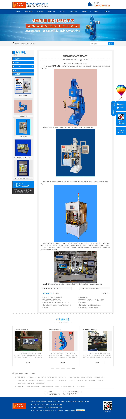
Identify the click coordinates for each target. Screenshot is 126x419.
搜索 (110, 44)
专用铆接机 (100, 380)
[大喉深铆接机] (23, 112)
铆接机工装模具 (40, 383)
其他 (16, 70)
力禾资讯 (26, 43)
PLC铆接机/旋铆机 (99, 377)
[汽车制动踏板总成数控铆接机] (97, 341)
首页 (22, 43)
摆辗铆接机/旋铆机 (86, 377)
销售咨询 (121, 104)
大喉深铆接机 (23, 116)
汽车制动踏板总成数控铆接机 (93, 329)
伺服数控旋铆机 (23, 95)
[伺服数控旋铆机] (23, 85)
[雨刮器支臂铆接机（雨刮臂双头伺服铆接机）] (23, 147)
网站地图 (80, 401)
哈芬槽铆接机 (41, 380)
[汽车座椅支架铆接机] (63, 341)
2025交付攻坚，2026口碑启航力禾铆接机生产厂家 (57, 305)
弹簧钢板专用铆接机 (47, 386)
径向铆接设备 (56, 66)
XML (88, 401)
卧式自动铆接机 (80, 386)
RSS (85, 401)
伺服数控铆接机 (23, 137)
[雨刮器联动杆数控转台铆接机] (23, 168)
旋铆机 (57, 386)
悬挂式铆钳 (79, 380)
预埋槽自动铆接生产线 (67, 386)
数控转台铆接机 (52, 377)
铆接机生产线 (83, 297)
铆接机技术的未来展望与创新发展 (89, 307)
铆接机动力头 (21, 383)
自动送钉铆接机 (30, 380)
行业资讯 (17, 62)
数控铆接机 (83, 302)
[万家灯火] (80, 410)
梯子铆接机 (71, 380)
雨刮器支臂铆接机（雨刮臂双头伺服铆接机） (23, 157)
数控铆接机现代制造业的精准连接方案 (90, 305)
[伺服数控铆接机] (23, 127)
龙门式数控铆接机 (40, 377)
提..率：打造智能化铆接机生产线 (53, 297)
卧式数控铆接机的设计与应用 (54, 288)
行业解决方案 (63, 319)
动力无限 (73, 410)
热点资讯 (33, 43)
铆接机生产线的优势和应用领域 (52, 300)
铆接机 (47, 284)
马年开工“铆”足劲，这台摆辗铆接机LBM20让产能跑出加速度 (58, 302)
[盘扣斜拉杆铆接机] (28, 341)
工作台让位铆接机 (90, 380)
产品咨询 (121, 107)
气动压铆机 (21, 380)
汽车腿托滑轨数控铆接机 (32, 386)
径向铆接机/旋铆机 (73, 377)
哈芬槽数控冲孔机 (52, 380)
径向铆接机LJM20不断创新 (92, 288)
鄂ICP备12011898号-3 (71, 401)
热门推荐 (17, 74)
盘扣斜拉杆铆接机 (20, 329)
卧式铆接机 (62, 380)
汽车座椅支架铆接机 (56, 329)
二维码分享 (85, 59)
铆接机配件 (31, 383)
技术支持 (17, 66)
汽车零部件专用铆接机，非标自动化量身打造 (92, 300)
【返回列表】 (103, 293)
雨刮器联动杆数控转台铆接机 (23, 178)
